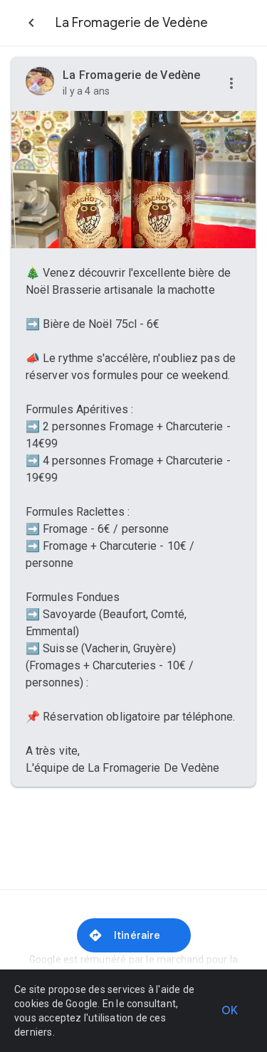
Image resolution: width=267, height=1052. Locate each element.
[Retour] (31, 23)
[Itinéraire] (134, 935)
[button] (231, 84)
